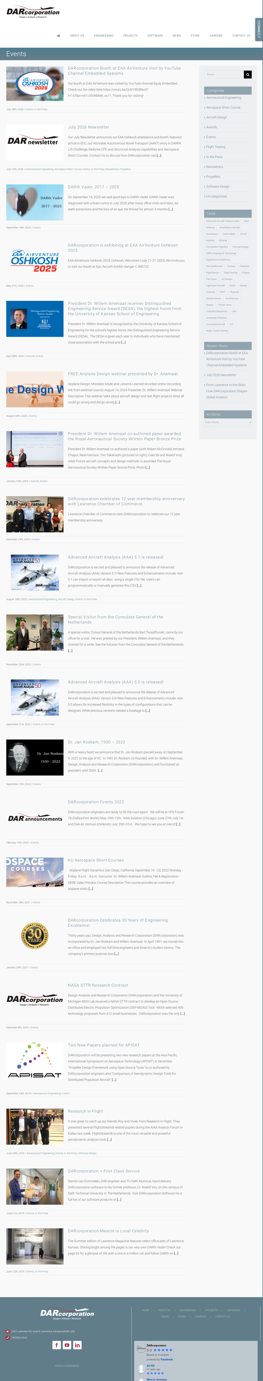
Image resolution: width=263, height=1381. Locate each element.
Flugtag (246, 272)
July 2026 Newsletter (88, 127)
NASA (232, 285)
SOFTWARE (233, 1310)
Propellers (125, 169)
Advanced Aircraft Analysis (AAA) (222, 221)
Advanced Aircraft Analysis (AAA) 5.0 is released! (116, 682)
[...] (159, 155)
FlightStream (212, 272)
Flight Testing (215, 147)
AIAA (246, 221)
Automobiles (229, 234)
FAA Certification (214, 266)
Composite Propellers (217, 246)
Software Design (87, 1153)
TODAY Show (225, 305)
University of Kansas (216, 317)
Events (29, 109)
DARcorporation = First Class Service (104, 1171)
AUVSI (243, 234)
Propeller (234, 292)
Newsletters (111, 169)
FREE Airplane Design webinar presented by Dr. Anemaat (123, 374)
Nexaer (243, 285)
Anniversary (212, 234)
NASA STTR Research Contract (98, 985)
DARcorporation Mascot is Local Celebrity (108, 1231)
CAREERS (200, 1316)
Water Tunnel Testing (217, 330)
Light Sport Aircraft (215, 285)
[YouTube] (67, 1345)
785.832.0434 (19, 1337)
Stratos (209, 305)
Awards (30, 356)
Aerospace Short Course (68, 169)
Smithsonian (232, 298)
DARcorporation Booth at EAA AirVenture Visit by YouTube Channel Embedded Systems (227, 359)
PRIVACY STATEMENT (67, 1366)
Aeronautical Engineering (39, 169)
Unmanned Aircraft (215, 324)
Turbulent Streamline (216, 311)
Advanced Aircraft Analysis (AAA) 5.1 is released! (116, 557)
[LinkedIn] (77, 1345)
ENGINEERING (188, 1310)
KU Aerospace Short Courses (96, 860)
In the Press (40, 109)
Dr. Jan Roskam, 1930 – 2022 (96, 742)
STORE (182, 1316)
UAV (234, 311)
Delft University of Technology (221, 253)
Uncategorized (216, 196)
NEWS (165, 1316)
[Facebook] (56, 1345)
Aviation (210, 240)
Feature (231, 266)
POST (223, 292)
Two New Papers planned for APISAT (104, 1045)
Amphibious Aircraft (230, 227)
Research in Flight (85, 1111)
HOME (145, 1310)
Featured (244, 266)
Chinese (223, 240)
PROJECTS (211, 1310)
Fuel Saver (211, 279)
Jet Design (226, 279)
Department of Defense (218, 259)
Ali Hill (151, 1365)
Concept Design (241, 246)
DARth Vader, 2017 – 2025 (93, 187)
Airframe (210, 227)
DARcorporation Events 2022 (96, 802)
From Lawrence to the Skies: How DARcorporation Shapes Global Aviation (226, 391)
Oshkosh (210, 292)
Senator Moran (213, 298)
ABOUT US (164, 1310)
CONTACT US (222, 1316)
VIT (231, 324)
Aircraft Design (66, 599)
